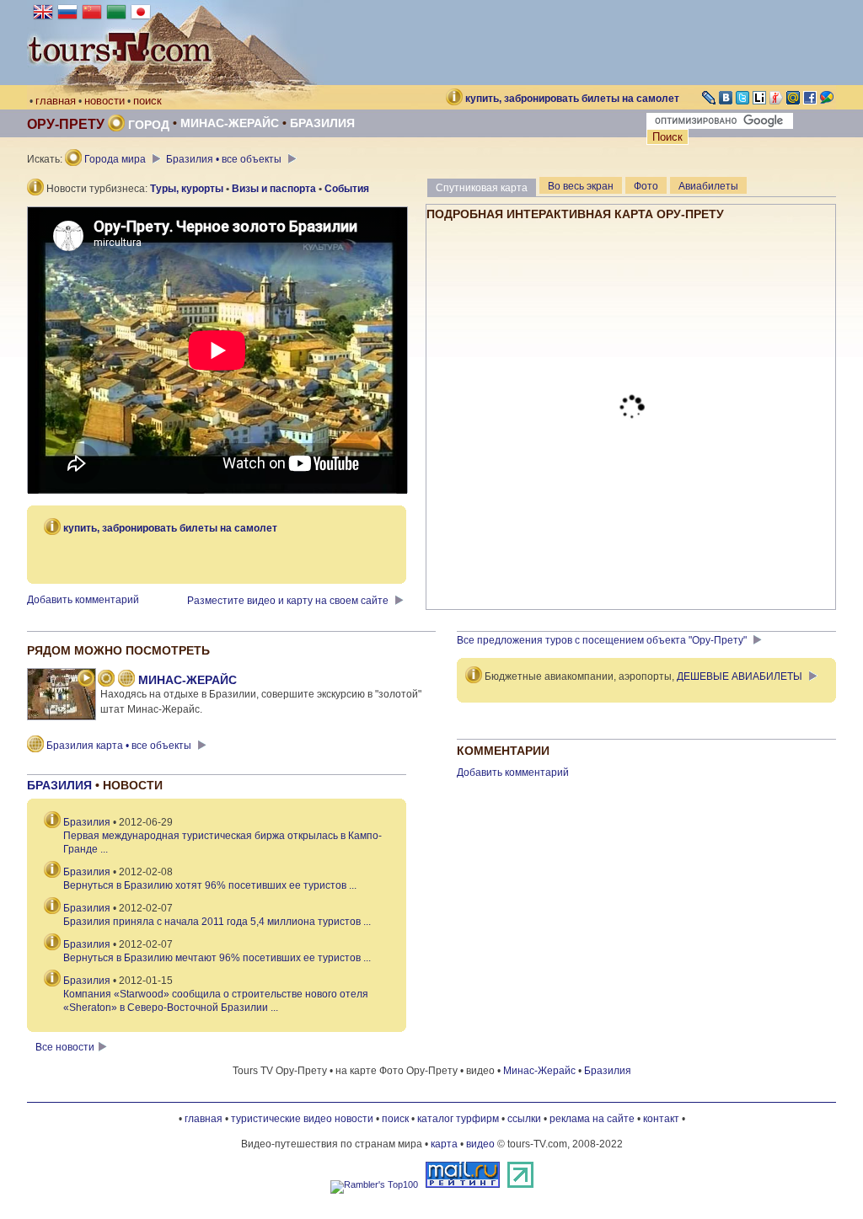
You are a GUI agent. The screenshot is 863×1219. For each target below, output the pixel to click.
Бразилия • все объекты (225, 159)
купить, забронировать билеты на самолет (572, 98)
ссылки (524, 1119)
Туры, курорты (186, 189)
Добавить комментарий (83, 600)
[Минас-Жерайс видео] (86, 680)
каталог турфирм (458, 1119)
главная (55, 100)
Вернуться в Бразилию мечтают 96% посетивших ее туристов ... (217, 958)
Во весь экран (581, 186)
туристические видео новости (302, 1119)
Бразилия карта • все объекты (119, 745)
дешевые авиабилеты (739, 676)
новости (104, 100)
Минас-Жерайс (229, 123)
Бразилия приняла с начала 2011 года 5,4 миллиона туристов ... (217, 922)
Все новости (64, 1047)
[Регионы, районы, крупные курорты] (106, 680)
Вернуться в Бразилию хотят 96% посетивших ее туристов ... (209, 885)
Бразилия (322, 123)
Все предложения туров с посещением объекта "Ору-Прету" (603, 640)
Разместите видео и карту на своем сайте (289, 601)
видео (480, 1144)
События (346, 189)
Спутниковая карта (482, 188)
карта (444, 1144)
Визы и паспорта (274, 189)
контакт (661, 1119)
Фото (646, 186)
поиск (147, 100)
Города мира (115, 159)
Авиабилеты (708, 186)
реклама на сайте (592, 1119)
